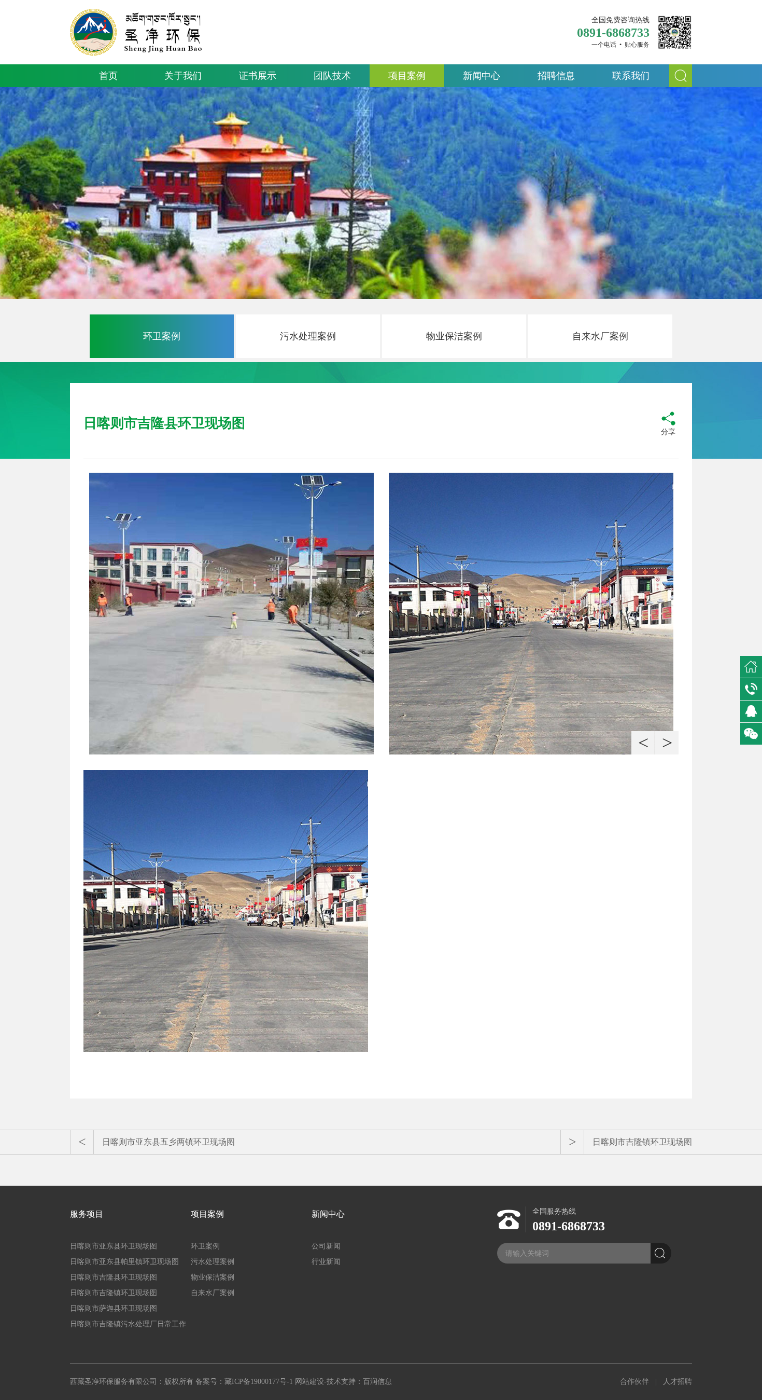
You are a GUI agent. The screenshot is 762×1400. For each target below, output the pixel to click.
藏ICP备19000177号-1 (258, 1381)
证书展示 (257, 76)
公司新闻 (326, 1246)
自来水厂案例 (600, 336)
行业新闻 (326, 1262)
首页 (108, 76)
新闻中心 (481, 76)
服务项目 (86, 1214)
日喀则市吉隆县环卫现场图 (113, 1277)
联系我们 (631, 76)
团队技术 (332, 76)
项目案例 (407, 76)
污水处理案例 (308, 336)
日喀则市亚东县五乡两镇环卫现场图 (168, 1141)
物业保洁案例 (454, 336)
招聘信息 (556, 76)
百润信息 (377, 1381)
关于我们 (183, 76)
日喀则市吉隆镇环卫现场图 (642, 1141)
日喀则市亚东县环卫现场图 (113, 1246)
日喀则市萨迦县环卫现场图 (113, 1308)
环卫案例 (161, 336)
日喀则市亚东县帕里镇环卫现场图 (124, 1262)
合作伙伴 (634, 1381)
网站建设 (309, 1381)
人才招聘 (677, 1381)
